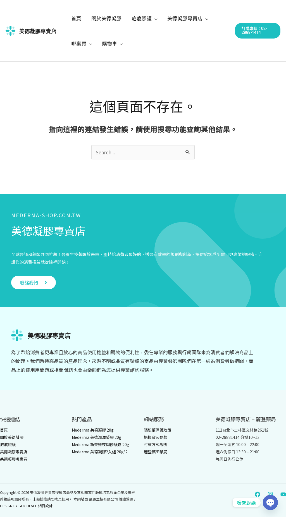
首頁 (4, 430)
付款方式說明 (155, 444)
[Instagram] (270, 494)
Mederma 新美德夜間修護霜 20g (100, 444)
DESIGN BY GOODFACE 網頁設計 (26, 505)
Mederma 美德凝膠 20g (93, 430)
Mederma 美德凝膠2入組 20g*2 (100, 451)
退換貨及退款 (155, 437)
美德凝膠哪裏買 (13, 459)
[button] (154, 18)
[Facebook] (257, 494)
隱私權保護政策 (157, 430)
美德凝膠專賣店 (48, 230)
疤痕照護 (8, 444)
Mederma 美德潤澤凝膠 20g (96, 437)
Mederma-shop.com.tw (46, 215)
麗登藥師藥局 (155, 451)
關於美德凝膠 (11, 437)
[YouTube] (283, 494)
